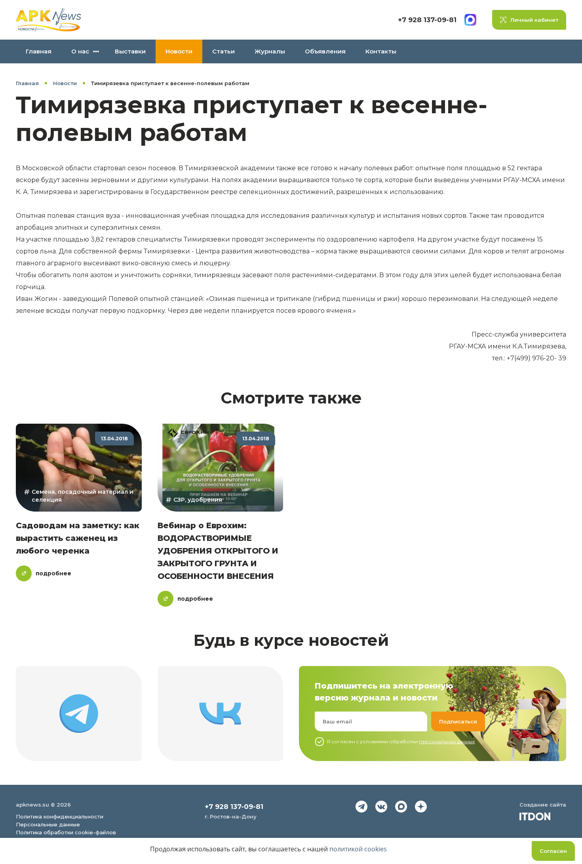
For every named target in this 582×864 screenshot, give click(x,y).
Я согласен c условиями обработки (401, 741)
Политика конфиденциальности (59, 816)
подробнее (53, 573)
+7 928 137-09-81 (427, 20)
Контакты (380, 51)
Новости (178, 51)
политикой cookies (358, 849)
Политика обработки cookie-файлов (66, 832)
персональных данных (447, 741)
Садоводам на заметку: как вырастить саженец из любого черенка (77, 538)
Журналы (270, 51)
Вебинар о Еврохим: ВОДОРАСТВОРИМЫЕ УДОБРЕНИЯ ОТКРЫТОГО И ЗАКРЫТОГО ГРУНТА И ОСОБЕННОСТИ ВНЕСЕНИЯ (218, 551)
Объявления (325, 51)
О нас (80, 51)
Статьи (223, 51)
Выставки (130, 51)
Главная (38, 51)
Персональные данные (48, 824)
